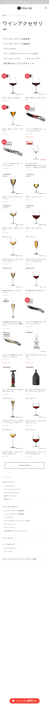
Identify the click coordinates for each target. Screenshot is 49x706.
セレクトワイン (8, 482)
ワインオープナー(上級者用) (17, 39)
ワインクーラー (33, 58)
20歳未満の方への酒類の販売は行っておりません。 (24, 2)
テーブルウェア (8, 544)
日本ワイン (8, 499)
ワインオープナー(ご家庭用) (17, 44)
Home (4, 15)
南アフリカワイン (10, 496)
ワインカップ (7, 538)
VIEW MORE (24, 465)
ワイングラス (10, 49)
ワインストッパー (12, 58)
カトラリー (8, 552)
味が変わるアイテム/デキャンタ (19, 63)
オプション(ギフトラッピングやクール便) (19, 559)
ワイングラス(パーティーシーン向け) (21, 54)
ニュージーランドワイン (13, 489)
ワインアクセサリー (10, 507)
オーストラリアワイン (12, 493)
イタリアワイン (9, 486)
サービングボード (10, 548)
